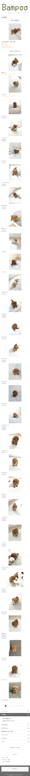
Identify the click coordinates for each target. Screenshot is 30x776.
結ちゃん (4, 72)
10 (22, 705)
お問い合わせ (4, 728)
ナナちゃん (4, 472)
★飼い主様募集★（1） (7, 718)
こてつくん (4, 137)
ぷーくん (4, 542)
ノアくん (4, 271)
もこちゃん (4, 403)
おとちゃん (4, 612)
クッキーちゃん (5, 182)
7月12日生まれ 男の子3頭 (8, 41)
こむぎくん (4, 314)
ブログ (3, 741)
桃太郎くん (4, 633)
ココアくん (4, 116)
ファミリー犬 (4, 734)
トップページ (4, 711)
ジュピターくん (5, 425)
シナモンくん (5, 567)
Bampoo (12, 774)
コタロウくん (5, 292)
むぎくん (4, 494)
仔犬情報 (3, 714)
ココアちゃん (5, 700)
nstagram (3, 452)
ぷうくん (4, 94)
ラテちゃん (4, 358)
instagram (3, 117)
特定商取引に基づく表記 (7, 731)
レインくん (4, 679)
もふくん (4, 160)
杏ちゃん (4, 228)
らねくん (4, 589)
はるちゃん (4, 205)
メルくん (4, 251)
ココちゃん (4, 517)
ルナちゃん (4, 381)
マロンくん (4, 658)
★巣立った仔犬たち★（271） (9, 720)
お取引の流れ (4, 724)
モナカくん (4, 337)
